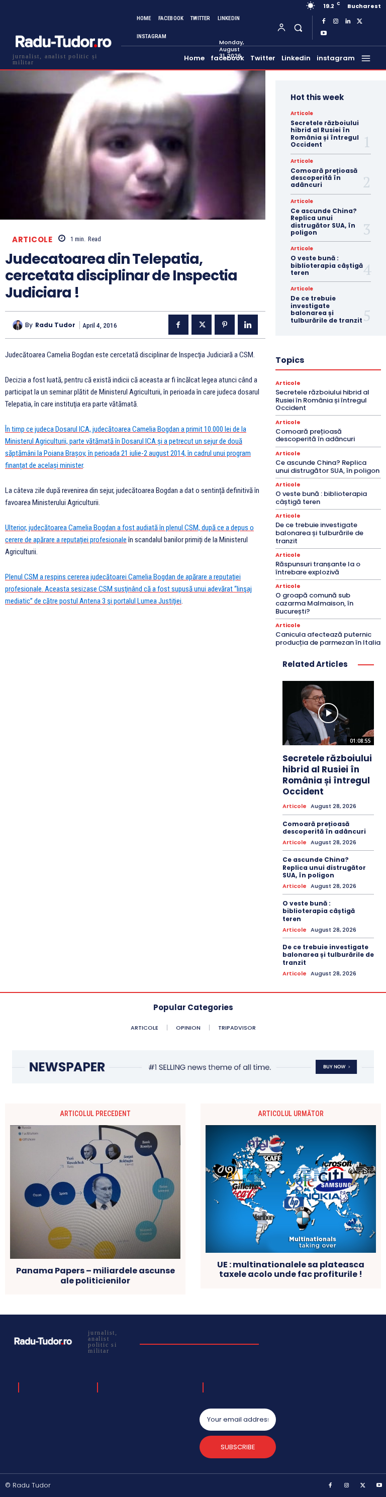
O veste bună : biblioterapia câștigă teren (327, 265)
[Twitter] (360, 22)
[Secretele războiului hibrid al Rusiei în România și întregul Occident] (328, 713)
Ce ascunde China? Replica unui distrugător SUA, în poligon (324, 222)
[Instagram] (336, 22)
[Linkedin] (348, 22)
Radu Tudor (55, 325)
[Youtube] (324, 34)
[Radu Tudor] (19, 325)
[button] (298, 27)
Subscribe (238, 1447)
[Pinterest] (225, 325)
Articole (32, 239)
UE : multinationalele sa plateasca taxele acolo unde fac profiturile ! (290, 1269)
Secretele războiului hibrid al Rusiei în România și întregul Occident (325, 134)
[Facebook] (324, 22)
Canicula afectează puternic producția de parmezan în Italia (327, 638)
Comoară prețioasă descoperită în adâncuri (324, 177)
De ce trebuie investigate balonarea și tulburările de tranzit (326, 309)
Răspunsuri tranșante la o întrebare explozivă (317, 568)
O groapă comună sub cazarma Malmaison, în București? (314, 603)
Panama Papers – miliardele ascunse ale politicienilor (95, 1275)
